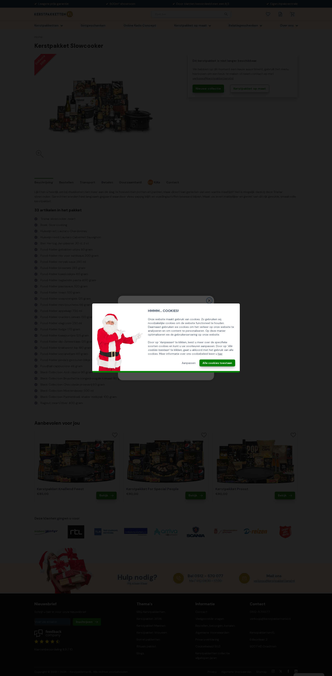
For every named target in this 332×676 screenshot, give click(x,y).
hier (220, 353)
